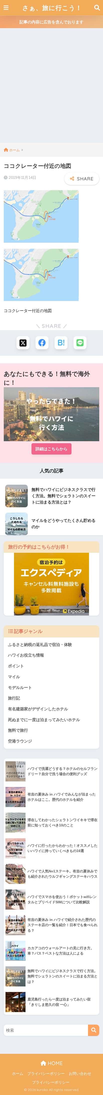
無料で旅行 (18, 730)
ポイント (16, 666)
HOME (54, 1063)
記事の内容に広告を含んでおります (52, 22)
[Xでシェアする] (23, 342)
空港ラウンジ (20, 741)
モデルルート (20, 687)
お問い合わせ (80, 1074)
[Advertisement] (51, 88)
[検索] (93, 1030)
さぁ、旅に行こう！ (52, 8)
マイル (14, 677)
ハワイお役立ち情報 (26, 655)
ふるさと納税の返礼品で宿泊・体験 (40, 644)
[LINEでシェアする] (80, 342)
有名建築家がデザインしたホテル (38, 709)
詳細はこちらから (52, 449)
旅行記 (14, 698)
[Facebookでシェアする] (42, 342)
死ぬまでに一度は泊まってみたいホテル (44, 720)
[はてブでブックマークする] (61, 342)
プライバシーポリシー (46, 1074)
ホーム (17, 1074)
